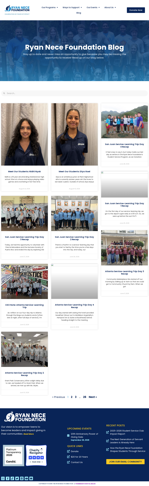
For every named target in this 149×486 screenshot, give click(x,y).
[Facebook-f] (7, 478)
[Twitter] (17, 478)
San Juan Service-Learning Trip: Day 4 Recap (124, 145)
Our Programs (49, 7)
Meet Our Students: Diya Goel (74, 171)
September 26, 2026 (80, 440)
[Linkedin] (22, 478)
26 (84, 397)
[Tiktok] (12, 478)
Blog (78, 12)
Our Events (92, 7)
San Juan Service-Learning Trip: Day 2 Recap (74, 238)
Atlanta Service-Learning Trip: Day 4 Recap (74, 306)
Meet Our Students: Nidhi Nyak (24, 171)
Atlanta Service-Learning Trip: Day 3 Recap (124, 272)
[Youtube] (26, 478)
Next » (93, 397)
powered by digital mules (85, 484)
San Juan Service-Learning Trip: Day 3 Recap (24, 238)
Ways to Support (71, 7)
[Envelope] (31, 478)
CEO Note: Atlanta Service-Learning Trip (24, 306)
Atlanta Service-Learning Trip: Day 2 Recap (24, 374)
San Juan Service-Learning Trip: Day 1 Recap (124, 204)
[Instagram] (3, 478)
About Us (108, 7)
